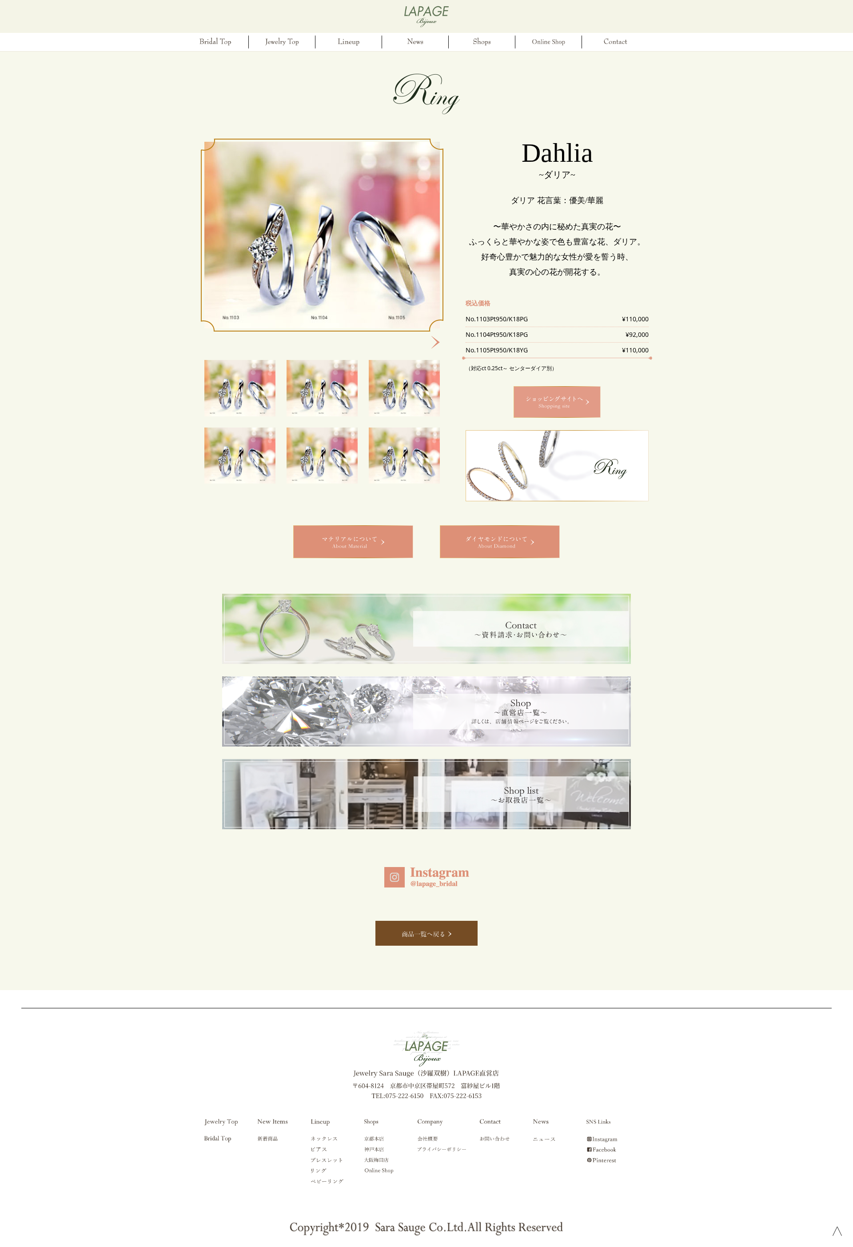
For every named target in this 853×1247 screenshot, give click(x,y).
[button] (435, 342)
